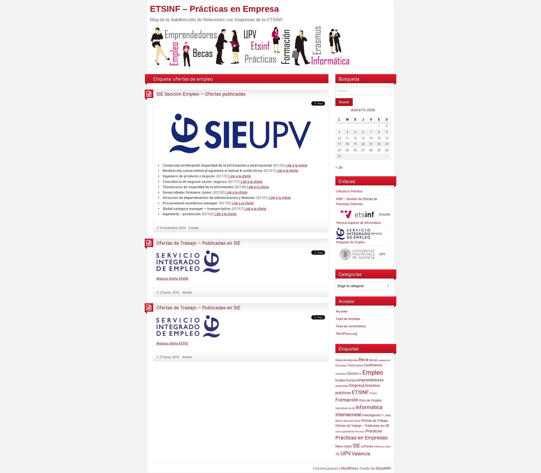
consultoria (340, 373)
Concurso (341, 365)
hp (349, 408)
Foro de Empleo (370, 400)
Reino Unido (343, 446)
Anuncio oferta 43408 (172, 279)
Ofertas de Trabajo (374, 421)
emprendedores (370, 380)
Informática (369, 407)
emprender (341, 386)
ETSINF (360, 392)
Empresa (357, 385)
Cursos (352, 373)
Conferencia (373, 365)
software (367, 446)
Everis (373, 393)
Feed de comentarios (351, 326)
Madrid (339, 421)
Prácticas (373, 431)
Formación (346, 399)
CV (360, 373)
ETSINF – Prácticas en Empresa (214, 9)
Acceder (342, 311)
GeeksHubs (341, 408)
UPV (381, 254)
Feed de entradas (348, 319)
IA (353, 408)
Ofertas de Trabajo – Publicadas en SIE (198, 243)
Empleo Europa (345, 380)
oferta (357, 421)
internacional (348, 414)
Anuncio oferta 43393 (172, 343)
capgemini (384, 360)
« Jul (338, 167)
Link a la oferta (296, 165)
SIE (356, 446)
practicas (348, 431)
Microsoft (349, 421)
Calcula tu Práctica (349, 191)
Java (387, 415)
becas (373, 360)
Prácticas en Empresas (361, 438)
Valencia (361, 453)
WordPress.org (346, 334)
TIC (337, 454)
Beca (363, 359)
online (338, 431)
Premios (360, 431)
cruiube (194, 228)
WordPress (349, 468)
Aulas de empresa (346, 360)
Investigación (371, 415)
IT (383, 415)
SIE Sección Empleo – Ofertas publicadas (201, 94)
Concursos (355, 365)
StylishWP (383, 468)
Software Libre (382, 446)
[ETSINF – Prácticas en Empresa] (248, 46)
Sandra (187, 292)
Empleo (372, 372)
